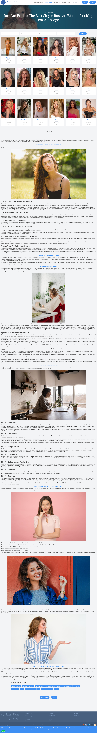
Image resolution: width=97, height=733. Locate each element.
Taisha (56, 89)
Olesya (89, 120)
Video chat (51, 720)
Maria (57, 58)
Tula (27, 689)
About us (26, 715)
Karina (8, 89)
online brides (57, 2)
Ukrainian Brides (52, 715)
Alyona (72, 120)
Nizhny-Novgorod (50, 686)
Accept (3, 731)
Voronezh (32, 689)
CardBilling (56, 724)
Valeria (8, 58)
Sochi (56, 689)
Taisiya (40, 58)
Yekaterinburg (15, 689)
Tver (22, 689)
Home (44, 12)
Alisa (40, 89)
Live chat (51, 719)
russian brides (48, 2)
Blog (69, 2)
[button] (10, 33)
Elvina (73, 58)
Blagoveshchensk (16, 686)
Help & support (27, 719)
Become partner (77, 715)
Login (54, 697)
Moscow (31, 686)
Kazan (43, 689)
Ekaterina (89, 89)
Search (64, 2)
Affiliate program (77, 716)
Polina (24, 89)
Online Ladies (51, 718)
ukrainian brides (38, 2)
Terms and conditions (29, 716)
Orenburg (59, 686)
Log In (85, 2)
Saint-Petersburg (40, 686)
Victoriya (89, 58)
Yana (24, 58)
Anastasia (8, 120)
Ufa (38, 689)
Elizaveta (40, 120)
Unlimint (52, 724)
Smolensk (76, 686)
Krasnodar (49, 689)
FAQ (26, 718)
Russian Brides (52, 716)
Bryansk (25, 686)
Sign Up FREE (44, 697)
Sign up (93, 2)
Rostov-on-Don (68, 686)
